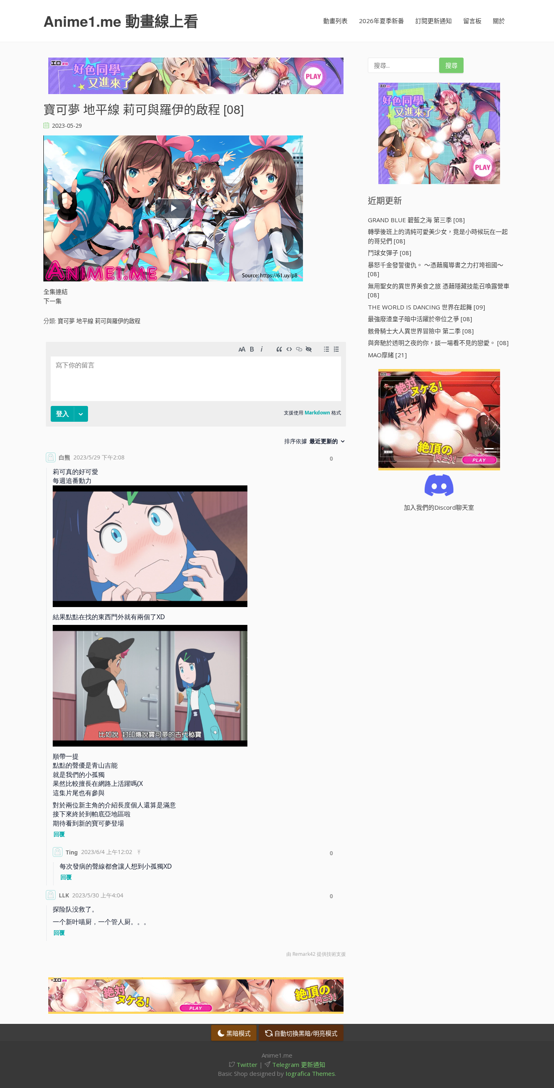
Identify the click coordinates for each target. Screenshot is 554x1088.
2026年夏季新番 (381, 21)
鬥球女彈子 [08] (389, 253)
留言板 (472, 21)
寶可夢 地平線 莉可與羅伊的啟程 (99, 321)
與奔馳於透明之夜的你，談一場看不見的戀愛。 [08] (438, 343)
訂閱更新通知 (433, 21)
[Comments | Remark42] (195, 651)
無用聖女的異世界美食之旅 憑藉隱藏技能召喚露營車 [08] (438, 290)
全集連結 (55, 292)
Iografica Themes (310, 1073)
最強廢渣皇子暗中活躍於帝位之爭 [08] (420, 319)
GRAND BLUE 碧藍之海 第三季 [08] (416, 220)
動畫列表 (335, 21)
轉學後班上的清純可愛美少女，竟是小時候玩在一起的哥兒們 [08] (438, 236)
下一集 (52, 301)
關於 (499, 21)
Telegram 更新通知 (298, 1064)
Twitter (246, 1064)
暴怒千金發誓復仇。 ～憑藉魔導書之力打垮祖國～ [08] (435, 269)
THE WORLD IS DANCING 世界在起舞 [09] (426, 307)
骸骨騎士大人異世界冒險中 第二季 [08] (421, 331)
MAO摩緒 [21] (387, 355)
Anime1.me (120, 20)
